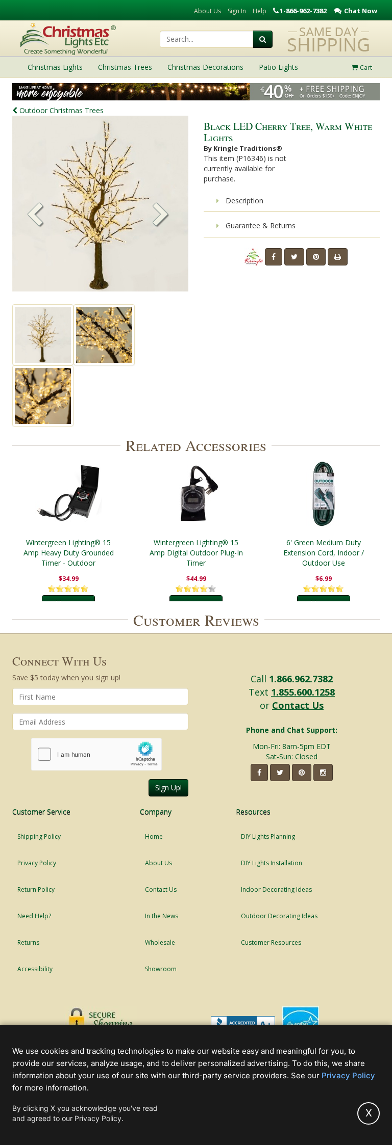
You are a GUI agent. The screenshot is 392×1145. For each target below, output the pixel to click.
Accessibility (35, 969)
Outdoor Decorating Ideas (279, 916)
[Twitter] (294, 256)
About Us (207, 11)
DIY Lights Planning (268, 836)
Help (259, 11)
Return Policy (36, 889)
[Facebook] (273, 256)
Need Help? (34, 916)
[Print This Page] (338, 256)
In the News (161, 916)
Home (154, 836)
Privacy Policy (36, 863)
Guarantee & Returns (260, 225)
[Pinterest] (316, 256)
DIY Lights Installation (271, 863)
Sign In (237, 11)
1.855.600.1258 (303, 692)
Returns (28, 942)
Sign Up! (168, 787)
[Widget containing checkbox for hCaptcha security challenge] (96, 754)
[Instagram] (323, 772)
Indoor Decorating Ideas (276, 889)
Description (243, 200)
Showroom (161, 969)
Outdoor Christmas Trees (60, 110)
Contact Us (298, 705)
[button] (161, 215)
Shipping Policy (39, 836)
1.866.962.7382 (301, 679)
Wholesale (160, 942)
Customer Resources (271, 942)
